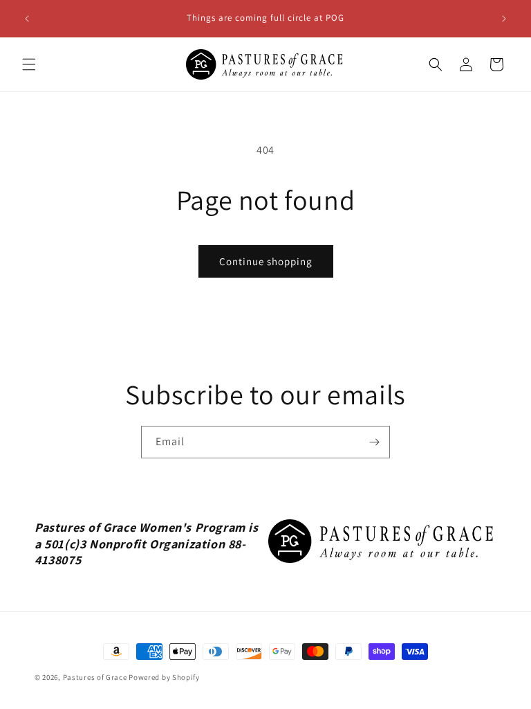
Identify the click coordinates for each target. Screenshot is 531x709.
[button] (29, 64)
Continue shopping (266, 261)
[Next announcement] (504, 18)
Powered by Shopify (164, 677)
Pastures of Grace (95, 677)
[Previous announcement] (27, 18)
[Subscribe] (374, 442)
